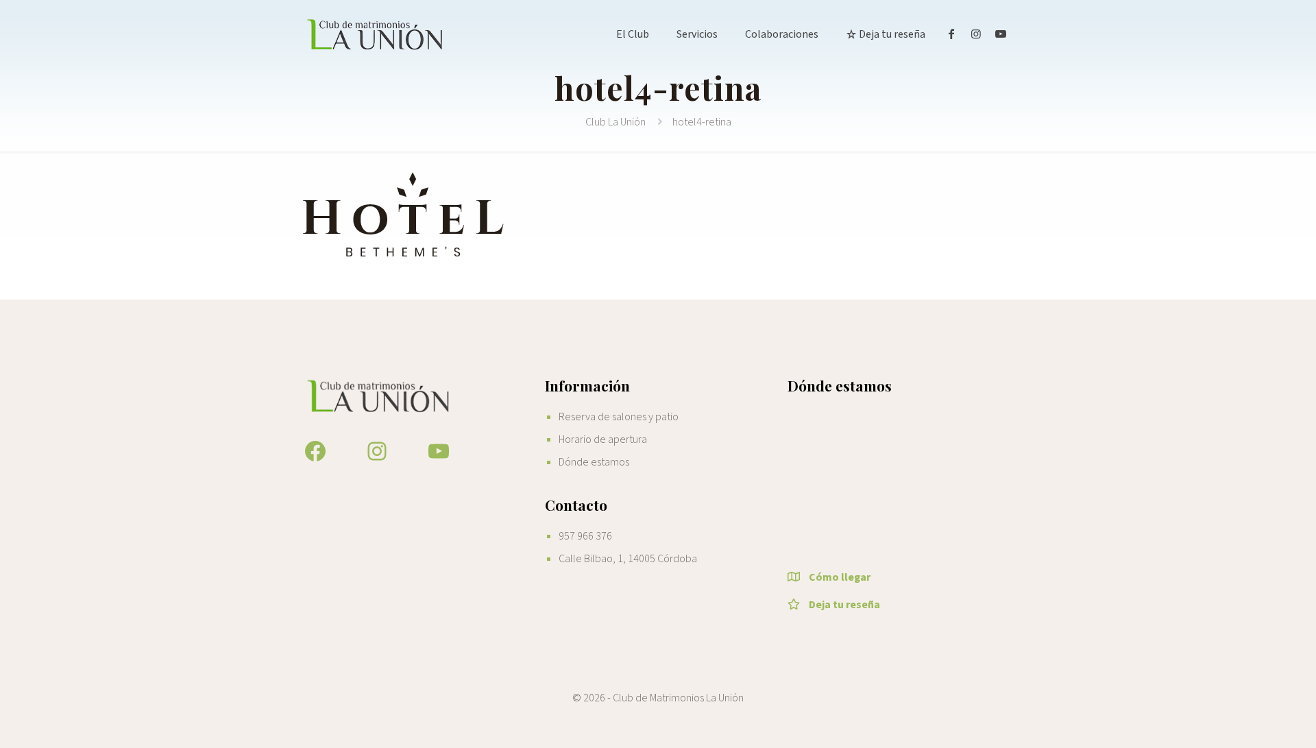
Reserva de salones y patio (619, 416)
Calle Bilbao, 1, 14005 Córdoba (628, 558)
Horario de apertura (603, 439)
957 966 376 (585, 536)
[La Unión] (375, 34)
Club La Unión (615, 122)
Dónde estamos (594, 462)
